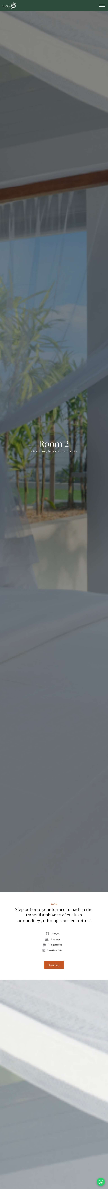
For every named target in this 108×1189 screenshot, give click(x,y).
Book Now (54, 965)
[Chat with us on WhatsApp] (101, 1182)
